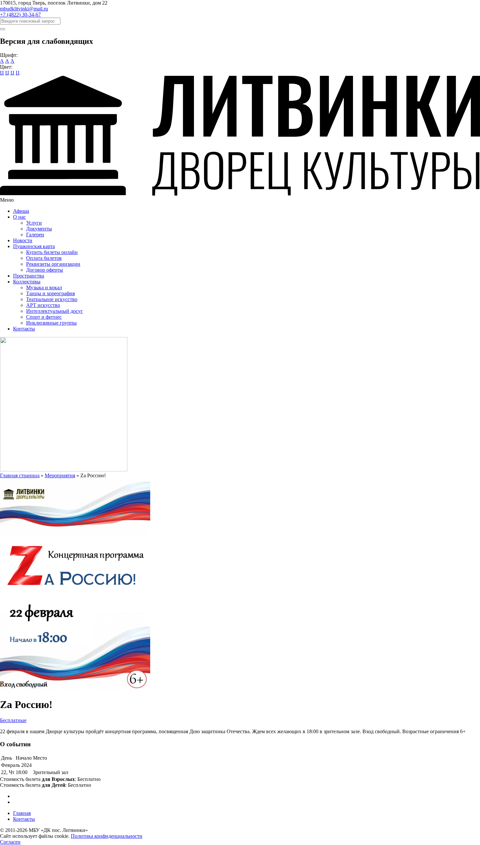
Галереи (35, 234)
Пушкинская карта (34, 246)
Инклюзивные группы (51, 323)
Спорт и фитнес (44, 317)
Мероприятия (60, 475)
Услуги (34, 223)
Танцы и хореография (50, 293)
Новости (22, 240)
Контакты (24, 328)
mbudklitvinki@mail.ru (24, 8)
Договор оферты (44, 270)
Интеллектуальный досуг (54, 311)
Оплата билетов (44, 258)
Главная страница (20, 475)
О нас (19, 217)
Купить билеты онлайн (52, 252)
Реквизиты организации (53, 264)
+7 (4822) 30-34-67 (20, 14)
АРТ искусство (43, 305)
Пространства (28, 276)
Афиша (21, 211)
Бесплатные (13, 720)
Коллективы (26, 281)
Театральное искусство (51, 299)
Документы (39, 228)
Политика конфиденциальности (106, 836)
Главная (22, 813)
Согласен (10, 842)
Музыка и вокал (44, 287)
